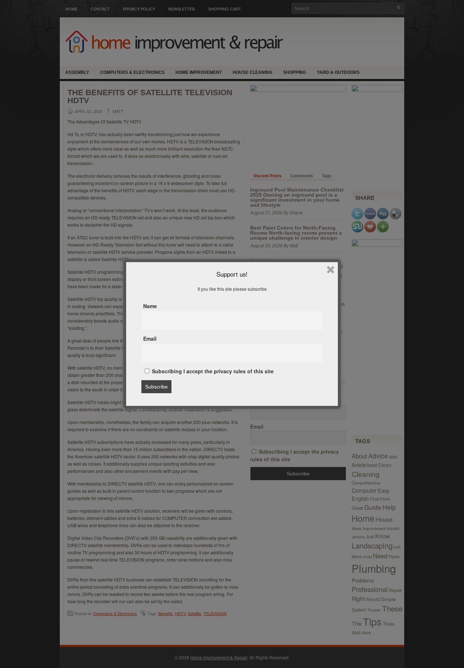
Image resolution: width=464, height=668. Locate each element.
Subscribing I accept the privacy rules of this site (212, 371)
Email (150, 338)
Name (150, 306)
